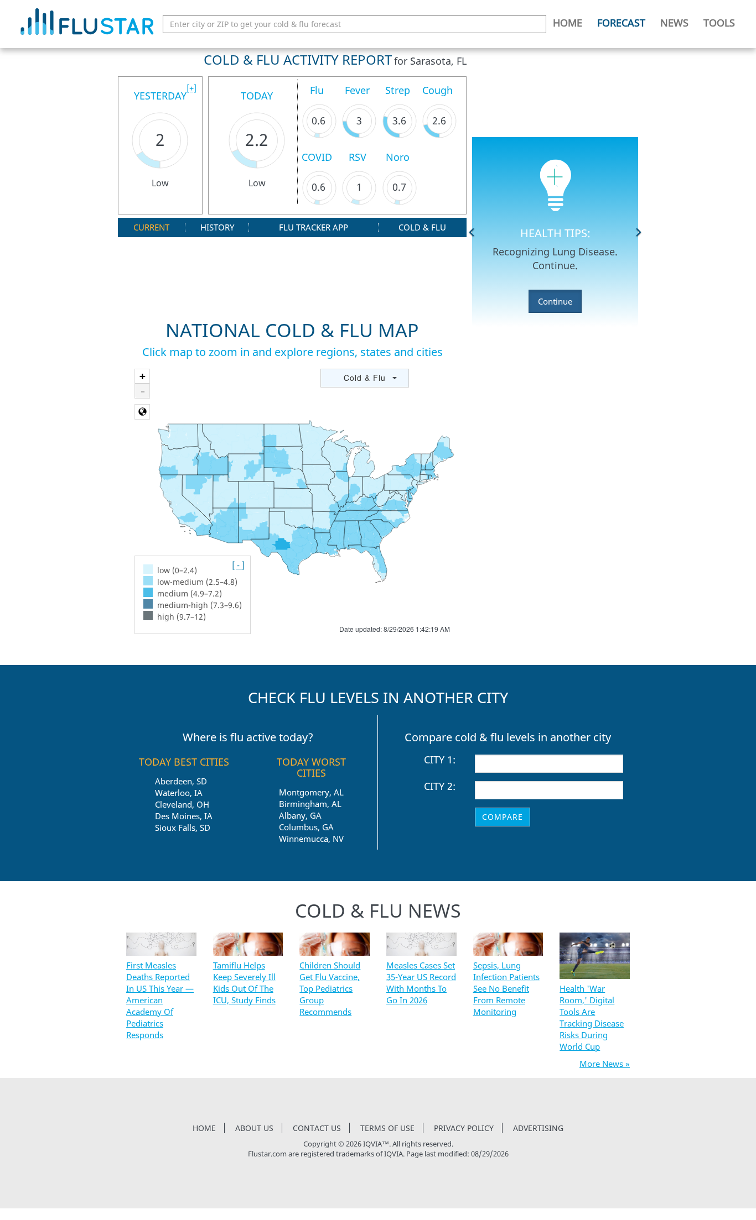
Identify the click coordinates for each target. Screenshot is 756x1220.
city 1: (439, 760)
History (217, 227)
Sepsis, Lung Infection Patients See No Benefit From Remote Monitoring (506, 988)
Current (151, 227)
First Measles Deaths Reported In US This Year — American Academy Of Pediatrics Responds (160, 1000)
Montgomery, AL (311, 792)
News (674, 22)
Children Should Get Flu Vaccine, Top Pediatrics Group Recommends (329, 988)
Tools (719, 22)
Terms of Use (387, 1128)
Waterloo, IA (179, 792)
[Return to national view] (142, 412)
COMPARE (502, 816)
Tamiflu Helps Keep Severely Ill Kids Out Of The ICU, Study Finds (244, 983)
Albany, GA (300, 815)
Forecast (621, 22)
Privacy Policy (464, 1128)
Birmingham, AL (310, 803)
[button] (472, 232)
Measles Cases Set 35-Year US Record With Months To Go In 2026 (421, 983)
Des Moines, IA (184, 815)
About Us (254, 1128)
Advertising (538, 1128)
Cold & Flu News (378, 910)
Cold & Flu (422, 227)
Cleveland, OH (182, 804)
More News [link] (601, 1063)
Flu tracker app (313, 227)
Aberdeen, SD (181, 781)
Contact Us (317, 1128)
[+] (191, 87)
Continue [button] (555, 301)
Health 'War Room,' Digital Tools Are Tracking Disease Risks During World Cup (592, 1017)
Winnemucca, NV (311, 838)
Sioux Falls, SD (182, 827)
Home (567, 22)
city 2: (439, 786)
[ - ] (238, 564)
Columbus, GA (306, 826)
